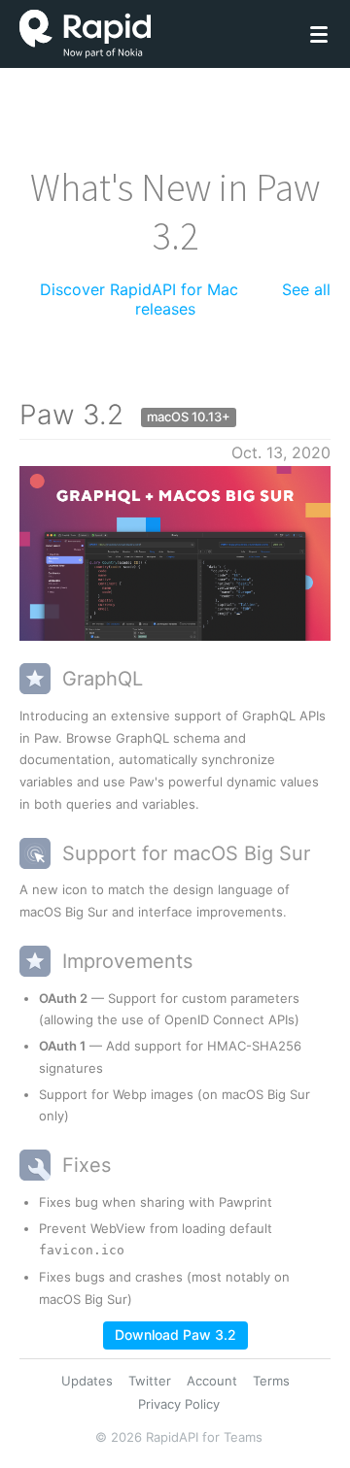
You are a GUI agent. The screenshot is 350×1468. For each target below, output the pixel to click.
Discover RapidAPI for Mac (139, 289)
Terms (271, 1380)
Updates (87, 1380)
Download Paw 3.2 (175, 1334)
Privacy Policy (179, 1404)
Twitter (149, 1380)
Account (212, 1380)
